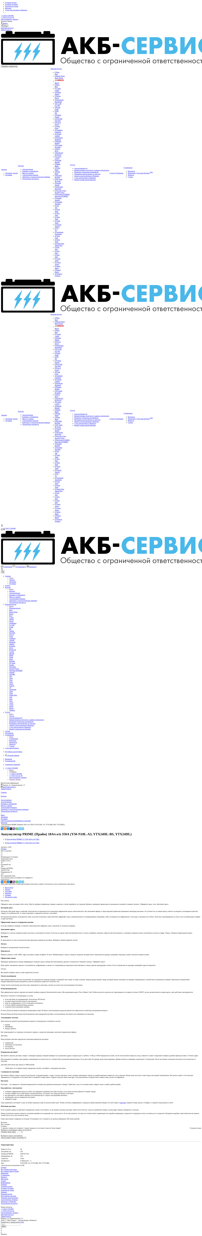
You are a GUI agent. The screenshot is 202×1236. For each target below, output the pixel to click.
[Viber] (14, 828)
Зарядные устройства (8, 1201)
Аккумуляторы (6, 802)
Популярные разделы (8, 1196)
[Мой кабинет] (2, 526)
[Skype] (20, 828)
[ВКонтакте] (2, 828)
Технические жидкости (9, 811)
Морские (4, 823)
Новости (4, 1177)
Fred (22, 1222)
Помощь (4, 1184)
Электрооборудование (9, 807)
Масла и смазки (6, 806)
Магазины (4, 1179)
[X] (11, 828)
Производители (15, 608)
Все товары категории (9, 1169)
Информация (5, 1183)
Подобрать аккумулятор (9, 66)
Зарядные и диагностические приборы (15, 809)
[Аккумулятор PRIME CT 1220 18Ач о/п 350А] (22, 839)
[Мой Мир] (8, 828)
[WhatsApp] (17, 828)
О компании (13, 739)
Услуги (11, 716)
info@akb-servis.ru (7, 28)
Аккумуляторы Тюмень (9, 1200)
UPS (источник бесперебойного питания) (16, 821)
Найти (3, 1226)
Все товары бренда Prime (10, 1171)
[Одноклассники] (5, 828)
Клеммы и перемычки (9, 804)
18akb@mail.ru (6, 30)
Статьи (3, 1181)
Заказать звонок (15, 779)
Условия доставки (7, 1188)
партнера (123, 1103)
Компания (4, 1173)
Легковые (4, 817)
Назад (11, 578)
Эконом (12, 580)
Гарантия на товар (7, 1190)
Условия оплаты (6, 1186)
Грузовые (4, 819)
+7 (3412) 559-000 (7, 15)
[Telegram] (22, 828)
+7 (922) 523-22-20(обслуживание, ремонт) (9, 18)
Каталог (12, 591)
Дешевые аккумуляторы (9, 1198)
